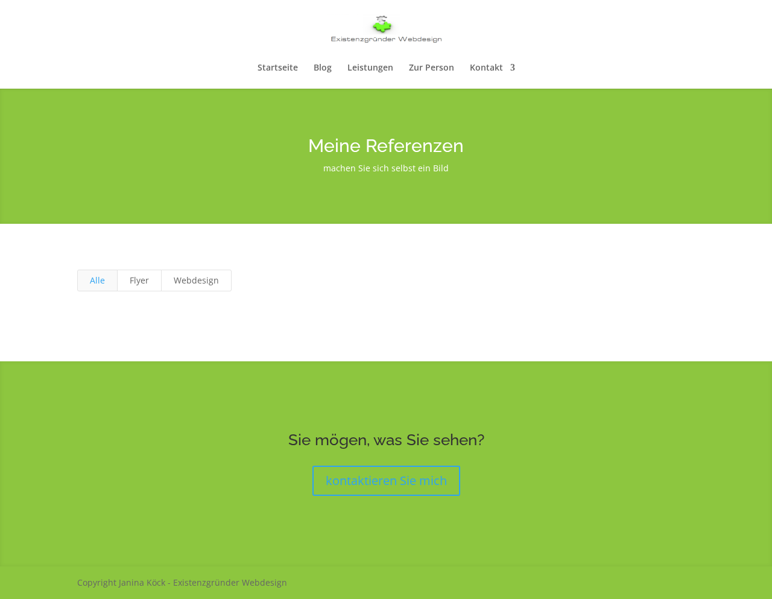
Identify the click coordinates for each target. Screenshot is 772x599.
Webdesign (196, 280)
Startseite (278, 68)
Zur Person (431, 68)
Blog (323, 68)
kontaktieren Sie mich (386, 480)
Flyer (139, 280)
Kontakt (486, 68)
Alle (97, 280)
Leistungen (370, 68)
